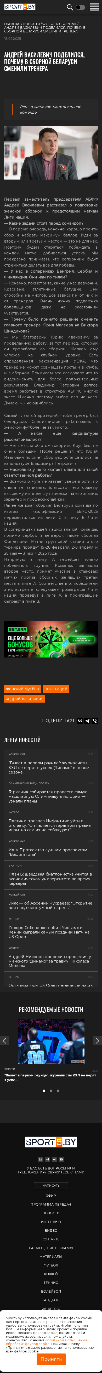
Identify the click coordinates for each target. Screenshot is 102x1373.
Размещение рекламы (51, 1248)
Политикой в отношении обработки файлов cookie (46, 1342)
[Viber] (95, 721)
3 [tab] (59, 1092)
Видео (51, 1230)
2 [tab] (52, 1092)
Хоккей (51, 1274)
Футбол (51, 1265)
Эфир (51, 1196)
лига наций (55, 688)
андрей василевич (24, 698)
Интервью (51, 1222)
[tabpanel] (51, 1052)
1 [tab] (45, 1092)
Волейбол (51, 1291)
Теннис (51, 1283)
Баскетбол (51, 1309)
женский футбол (22, 688)
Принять (51, 1359)
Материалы (50, 1257)
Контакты (51, 1239)
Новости (51, 1213)
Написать (51, 1185)
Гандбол (51, 1300)
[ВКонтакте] (80, 721)
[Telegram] (87, 721)
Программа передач (51, 1204)
